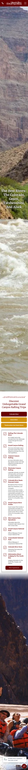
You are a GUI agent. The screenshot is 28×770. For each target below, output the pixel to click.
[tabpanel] (14, 501)
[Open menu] (25, 3)
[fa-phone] (3, 4)
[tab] (14, 414)
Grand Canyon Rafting (15, 445)
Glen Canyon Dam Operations (14, 519)
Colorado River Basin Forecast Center (15, 481)
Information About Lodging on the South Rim (15, 556)
